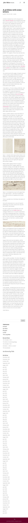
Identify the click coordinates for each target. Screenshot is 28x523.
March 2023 (5, 423)
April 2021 (5, 469)
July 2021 (5, 463)
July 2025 (5, 367)
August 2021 (5, 461)
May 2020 (5, 491)
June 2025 (5, 369)
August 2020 (5, 485)
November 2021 (6, 455)
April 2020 (5, 493)
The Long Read (6, 334)
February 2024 (6, 401)
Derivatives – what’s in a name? (9, 345)
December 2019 (6, 501)
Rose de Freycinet (9, 20)
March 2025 (5, 375)
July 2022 (5, 439)
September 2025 (6, 363)
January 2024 (5, 403)
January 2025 (5, 379)
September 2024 (6, 387)
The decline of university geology (10, 342)
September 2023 (6, 411)
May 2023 (5, 419)
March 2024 (5, 399)
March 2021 (5, 471)
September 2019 (6, 507)
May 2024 (5, 395)
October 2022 (6, 433)
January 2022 (5, 451)
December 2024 (6, 381)
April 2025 (5, 373)
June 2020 (5, 489)
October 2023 (6, 409)
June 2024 (5, 393)
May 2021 (5, 467)
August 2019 (5, 509)
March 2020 (5, 495)
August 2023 (5, 413)
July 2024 (5, 391)
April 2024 (5, 397)
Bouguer (5, 330)
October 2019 (6, 505)
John (5, 14)
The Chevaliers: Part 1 (7, 343)
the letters (23, 66)
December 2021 (6, 453)
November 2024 (6, 383)
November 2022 (6, 431)
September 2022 (6, 435)
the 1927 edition (19, 94)
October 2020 (6, 481)
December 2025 (6, 357)
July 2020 (5, 487)
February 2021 (6, 473)
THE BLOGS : (6, 324)
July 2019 (5, 511)
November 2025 (6, 359)
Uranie (14, 14)
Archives (5, 326)
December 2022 (6, 429)
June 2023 (5, 417)
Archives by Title (8, 351)
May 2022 (5, 443)
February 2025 (6, 377)
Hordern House (16, 210)
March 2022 (5, 447)
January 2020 (5, 499)
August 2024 (5, 389)
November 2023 (6, 407)
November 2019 (6, 503)
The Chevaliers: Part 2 (7, 340)
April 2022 (5, 445)
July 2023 (5, 415)
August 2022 (5, 437)
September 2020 (6, 483)
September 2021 (6, 459)
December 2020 (6, 477)
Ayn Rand (5, 328)
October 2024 (6, 385)
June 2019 (5, 513)
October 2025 (6, 361)
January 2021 (5, 475)
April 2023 (5, 421)
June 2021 (5, 465)
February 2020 (6, 497)
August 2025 (5, 365)
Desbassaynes (6, 106)
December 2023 (6, 405)
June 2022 (5, 441)
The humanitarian (6, 347)
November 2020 (6, 479)
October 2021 (6, 457)
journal (7, 67)
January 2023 (5, 427)
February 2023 (6, 425)
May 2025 (5, 371)
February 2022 (6, 449)
